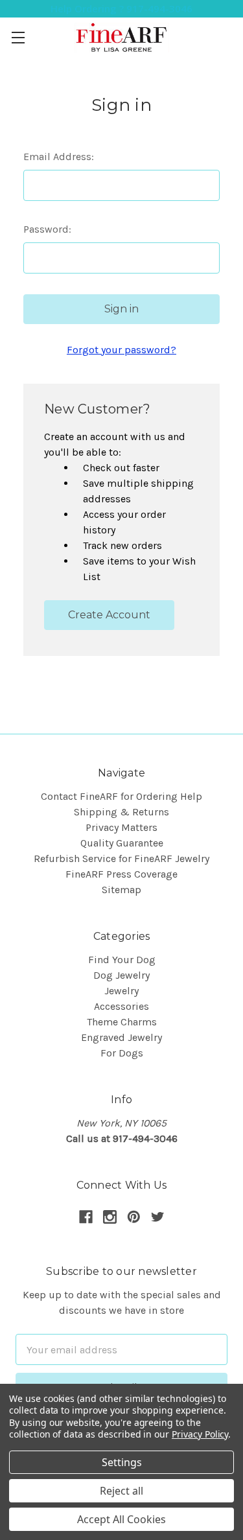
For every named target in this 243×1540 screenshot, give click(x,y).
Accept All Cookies (121, 1519)
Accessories (121, 1006)
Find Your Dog (122, 959)
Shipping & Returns (121, 812)
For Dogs (121, 1053)
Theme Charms (122, 1022)
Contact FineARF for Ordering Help (121, 796)
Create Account (109, 615)
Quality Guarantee (121, 843)
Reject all (121, 1491)
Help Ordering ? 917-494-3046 (121, 8)
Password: (47, 229)
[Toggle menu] (18, 37)
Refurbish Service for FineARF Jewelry (121, 858)
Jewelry (121, 991)
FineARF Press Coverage (121, 874)
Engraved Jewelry (121, 1037)
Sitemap (121, 889)
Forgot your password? (121, 350)
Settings (122, 1462)
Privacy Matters (121, 827)
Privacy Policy (200, 1434)
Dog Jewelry (121, 975)
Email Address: (58, 156)
